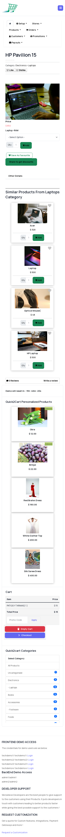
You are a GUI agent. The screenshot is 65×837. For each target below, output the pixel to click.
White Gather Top (32, 535)
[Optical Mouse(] (32, 298)
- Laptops (32, 687)
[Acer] (32, 213)
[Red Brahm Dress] (32, 488)
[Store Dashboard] (10, 23)
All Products (13, 665)
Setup (21, 23)
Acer (32, 225)
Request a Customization (15, 832)
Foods (32, 716)
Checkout (26, 635)
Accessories (32, 702)
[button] (60, 8)
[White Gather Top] (32, 523)
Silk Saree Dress (32, 571)
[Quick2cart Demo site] (10, 8)
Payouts (16, 42)
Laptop (32, 268)
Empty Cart (26, 629)
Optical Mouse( (32, 310)
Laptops (32, 65)
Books (32, 694)
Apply (34, 619)
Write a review (51, 380)
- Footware (32, 709)
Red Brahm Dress (33, 500)
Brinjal (32, 464)
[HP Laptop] (32, 341)
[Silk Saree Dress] (32, 559)
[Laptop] (32, 256)
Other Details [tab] (15, 175)
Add (27, 145)
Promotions (38, 36)
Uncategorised (32, 672)
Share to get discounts (21, 161)
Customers (17, 36)
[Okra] (32, 417)
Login (30, 755)
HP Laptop (32, 353)
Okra (32, 429)
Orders (32, 29)
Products (14, 29)
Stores (36, 23)
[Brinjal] (32, 452)
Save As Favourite (20, 155)
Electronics (21, 65)
